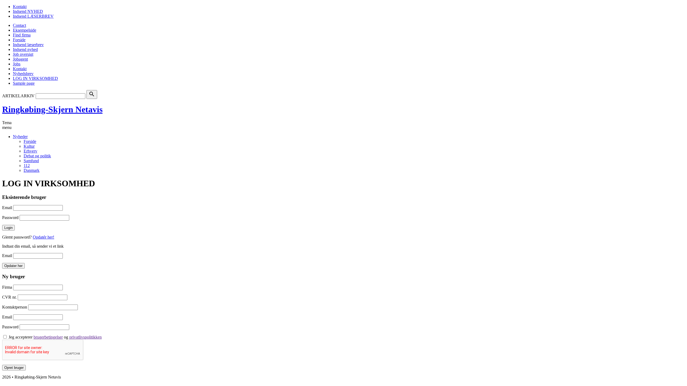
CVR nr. (9, 297)
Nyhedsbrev (23, 73)
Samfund (31, 160)
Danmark (31, 170)
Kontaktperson (14, 307)
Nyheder (20, 136)
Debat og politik (37, 156)
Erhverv (30, 151)
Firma (7, 287)
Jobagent (20, 59)
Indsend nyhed (25, 49)
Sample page (24, 83)
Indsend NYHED (28, 11)
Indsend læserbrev (28, 44)
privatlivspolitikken (85, 337)
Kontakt (20, 6)
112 (27, 165)
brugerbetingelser (48, 337)
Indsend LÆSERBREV (33, 16)
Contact (19, 25)
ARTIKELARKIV (18, 96)
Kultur (29, 146)
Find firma (22, 35)
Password (10, 217)
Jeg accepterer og (55, 337)
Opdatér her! (43, 237)
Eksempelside (24, 30)
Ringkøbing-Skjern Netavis (52, 109)
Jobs (16, 64)
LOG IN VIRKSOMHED (35, 78)
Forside (19, 40)
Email (7, 207)
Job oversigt (23, 54)
